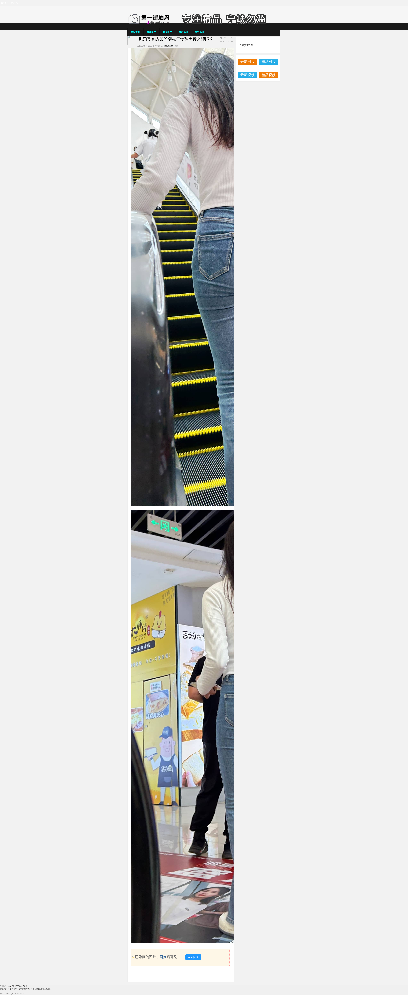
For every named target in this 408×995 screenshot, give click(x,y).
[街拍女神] (204, 23)
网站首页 (135, 32)
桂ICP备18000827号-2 (17, 986)
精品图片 (167, 32)
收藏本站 (14, 3)
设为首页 (4, 3)
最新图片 (151, 32)
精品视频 (199, 32)
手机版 (3, 986)
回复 (163, 957)
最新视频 (183, 32)
